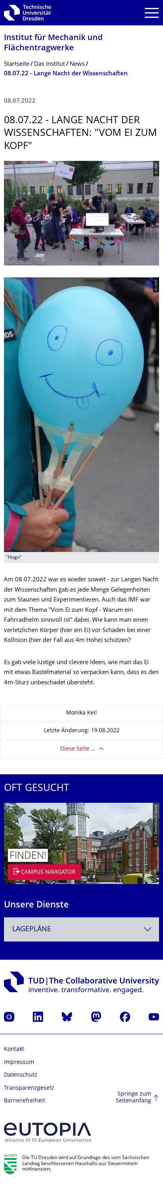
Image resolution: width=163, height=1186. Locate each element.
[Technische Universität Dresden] (27, 12)
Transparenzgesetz (29, 1088)
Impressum (19, 1062)
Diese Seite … (77, 749)
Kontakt (14, 1049)
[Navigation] (151, 13)
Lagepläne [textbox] (31, 929)
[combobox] (81, 929)
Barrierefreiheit (24, 1101)
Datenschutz (20, 1075)
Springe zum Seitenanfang (133, 1098)
